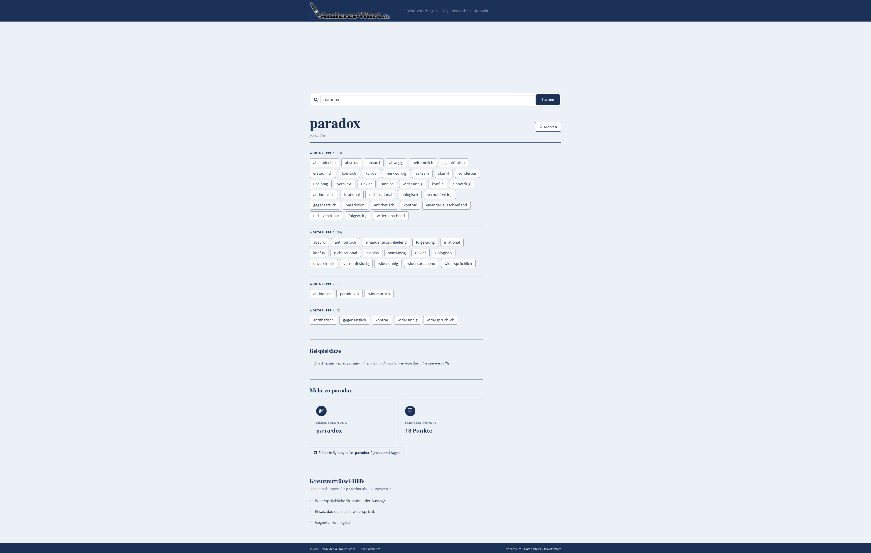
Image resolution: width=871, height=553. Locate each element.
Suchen (547, 99)
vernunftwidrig (440, 194)
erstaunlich (323, 173)
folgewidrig (358, 215)
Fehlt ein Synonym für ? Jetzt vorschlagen (359, 452)
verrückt (344, 183)
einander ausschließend (446, 205)
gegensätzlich (324, 205)
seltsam (422, 173)
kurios (371, 173)
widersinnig (413, 183)
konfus (437, 183)
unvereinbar (323, 263)
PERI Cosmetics (370, 549)
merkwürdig (396, 173)
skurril (443, 173)
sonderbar (467, 173)
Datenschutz (532, 549)
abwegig (396, 162)
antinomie (322, 293)
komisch (349, 173)
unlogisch (409, 194)
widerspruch (379, 293)
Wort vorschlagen (422, 10)
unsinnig (320, 183)
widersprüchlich (458, 263)
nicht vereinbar (326, 215)
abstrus (351, 162)
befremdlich (423, 162)
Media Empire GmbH (342, 549)
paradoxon (355, 205)
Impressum (513, 549)
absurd (374, 162)
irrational (352, 194)
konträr (410, 205)
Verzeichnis (461, 10)
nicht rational (380, 194)
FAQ (444, 10)
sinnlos (387, 183)
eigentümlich (454, 162)
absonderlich (324, 162)
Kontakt (481, 10)
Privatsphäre (552, 549)
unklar (366, 183)
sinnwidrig (461, 183)
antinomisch (324, 194)
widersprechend (391, 215)
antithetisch (384, 205)
